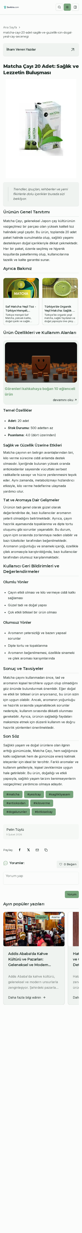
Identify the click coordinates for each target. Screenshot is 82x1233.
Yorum (71, 894)
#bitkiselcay (44, 812)
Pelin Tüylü (15, 830)
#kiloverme (41, 803)
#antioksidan (15, 803)
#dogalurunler (16, 812)
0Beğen (70, 864)
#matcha (12, 794)
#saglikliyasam (59, 794)
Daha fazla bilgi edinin (24, 997)
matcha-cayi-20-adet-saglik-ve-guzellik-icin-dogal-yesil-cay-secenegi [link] (37, 34)
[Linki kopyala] (46, 850)
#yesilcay (34, 794)
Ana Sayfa (10, 27)
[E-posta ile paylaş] (37, 850)
